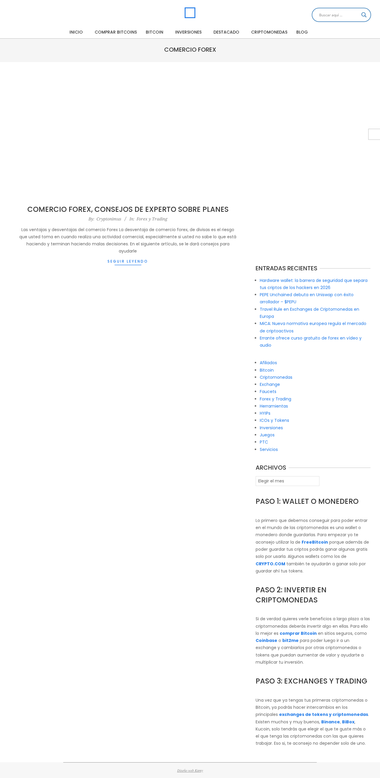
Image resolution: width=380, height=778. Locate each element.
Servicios (269, 449)
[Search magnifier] (364, 15)
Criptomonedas (276, 377)
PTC (264, 442)
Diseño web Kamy (190, 770)
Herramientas (274, 406)
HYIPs (265, 413)
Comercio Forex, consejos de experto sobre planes (128, 209)
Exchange (270, 384)
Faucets (268, 391)
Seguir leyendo (127, 261)
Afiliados (268, 363)
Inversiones (271, 428)
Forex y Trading (152, 219)
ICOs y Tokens (274, 420)
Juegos (267, 435)
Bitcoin (267, 370)
